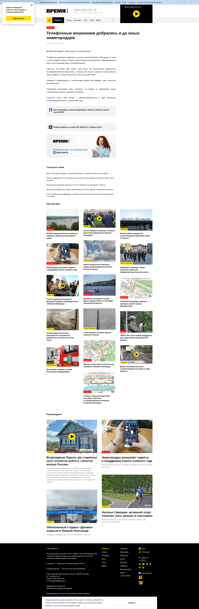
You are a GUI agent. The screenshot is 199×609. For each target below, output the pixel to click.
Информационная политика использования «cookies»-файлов (68, 593)
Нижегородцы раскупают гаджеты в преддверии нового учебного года (127, 456)
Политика (123, 548)
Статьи (104, 552)
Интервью (105, 555)
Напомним (51, 98)
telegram (147, 564)
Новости (105, 548)
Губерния (123, 566)
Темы (104, 562)
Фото (104, 559)
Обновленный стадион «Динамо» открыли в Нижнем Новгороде (70, 526)
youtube (143, 564)
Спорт (122, 559)
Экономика (124, 552)
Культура (123, 562)
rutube (140, 567)
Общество (124, 555)
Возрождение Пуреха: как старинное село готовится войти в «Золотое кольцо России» (72, 458)
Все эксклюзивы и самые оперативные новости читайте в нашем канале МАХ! (81, 111)
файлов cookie (51, 603)
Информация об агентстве (56, 586)
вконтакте (140, 564)
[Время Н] (57, 11)
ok (150, 564)
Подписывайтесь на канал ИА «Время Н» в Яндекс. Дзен (77, 127)
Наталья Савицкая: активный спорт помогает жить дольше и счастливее (127, 511)
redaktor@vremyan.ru (58, 581)
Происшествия (125, 569)
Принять (132, 603)
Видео (104, 566)
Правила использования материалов (59, 588)
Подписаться (18, 18)
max (143, 567)
